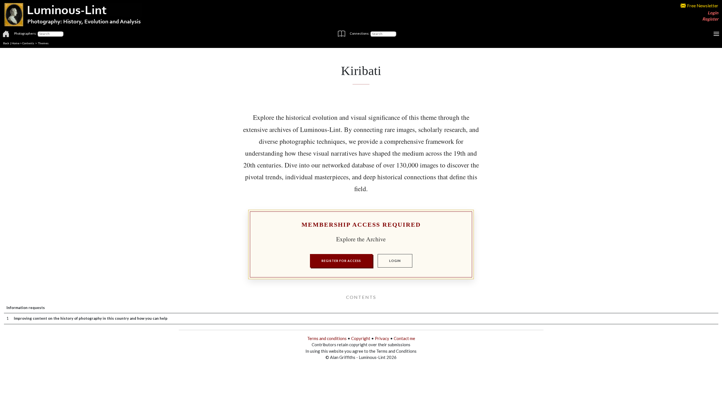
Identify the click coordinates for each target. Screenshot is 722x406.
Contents (28, 43)
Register (710, 18)
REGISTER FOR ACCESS (341, 260)
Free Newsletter (702, 5)
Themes (43, 43)
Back (6, 43)
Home (15, 43)
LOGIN (395, 260)
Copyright (360, 338)
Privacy (382, 338)
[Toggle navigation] (716, 33)
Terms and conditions (327, 338)
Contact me (404, 338)
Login (713, 12)
